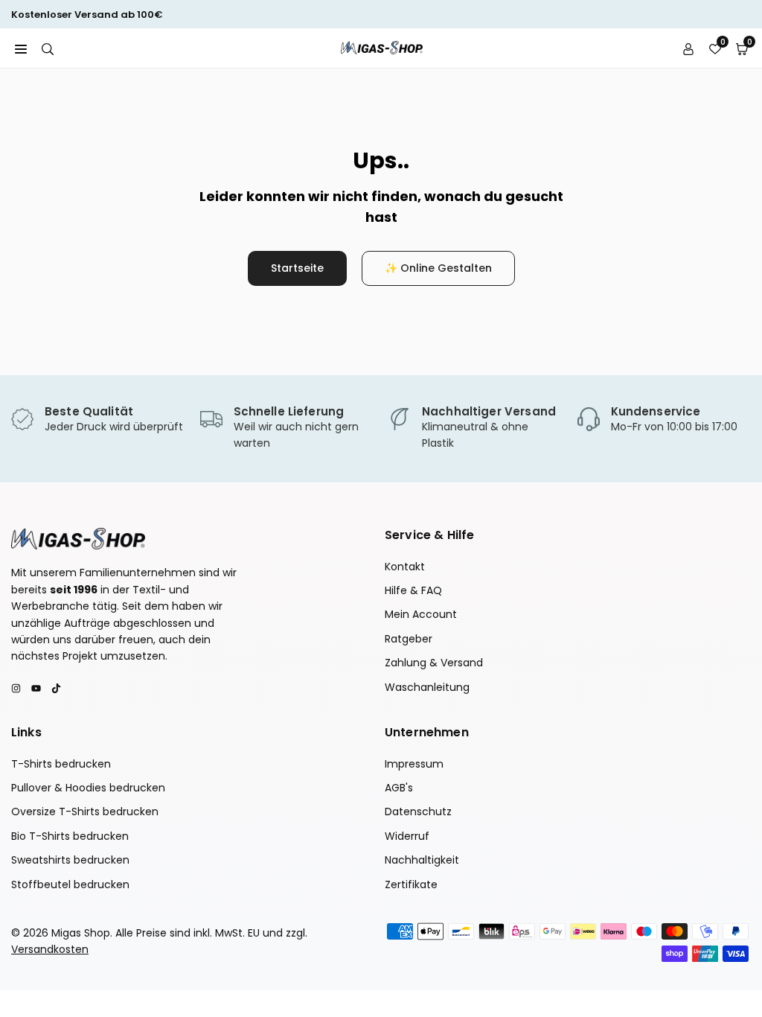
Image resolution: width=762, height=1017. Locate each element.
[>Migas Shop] (382, 46)
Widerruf (407, 836)
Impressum (414, 763)
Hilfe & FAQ (413, 590)
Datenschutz (418, 811)
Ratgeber (408, 638)
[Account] (688, 47)
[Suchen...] (47, 47)
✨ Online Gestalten (438, 268)
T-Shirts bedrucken (61, 763)
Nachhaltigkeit (422, 859)
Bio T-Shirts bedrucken (70, 836)
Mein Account (421, 614)
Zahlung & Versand (434, 662)
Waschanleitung (427, 687)
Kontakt (405, 566)
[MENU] (20, 47)
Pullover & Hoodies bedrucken (88, 787)
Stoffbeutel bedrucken (70, 884)
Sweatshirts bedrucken (70, 859)
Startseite (297, 268)
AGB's (399, 787)
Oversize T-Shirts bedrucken (85, 811)
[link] (98, 420)
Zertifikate (411, 884)
